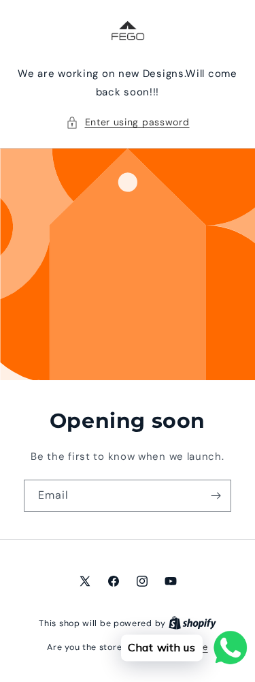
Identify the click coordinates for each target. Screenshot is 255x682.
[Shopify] (192, 623)
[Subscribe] (216, 496)
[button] (128, 122)
